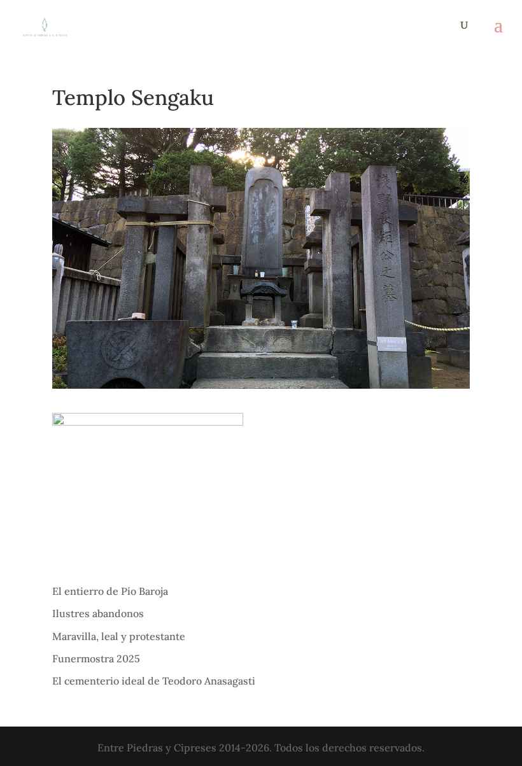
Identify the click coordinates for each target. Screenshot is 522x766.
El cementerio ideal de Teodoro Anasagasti (153, 680)
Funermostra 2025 (96, 658)
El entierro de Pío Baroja (110, 591)
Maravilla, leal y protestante (118, 636)
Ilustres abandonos (98, 613)
